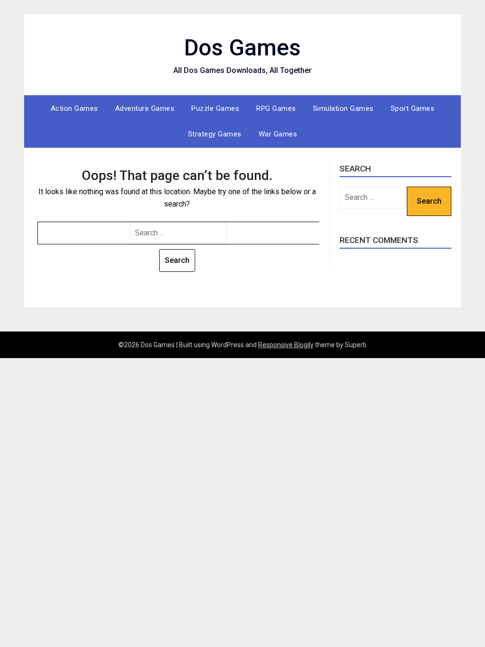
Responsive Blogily (286, 345)
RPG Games (276, 108)
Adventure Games (145, 108)
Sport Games (413, 108)
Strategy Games (215, 134)
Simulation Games (343, 108)
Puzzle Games (215, 108)
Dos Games (242, 47)
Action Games (74, 108)
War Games (278, 134)
